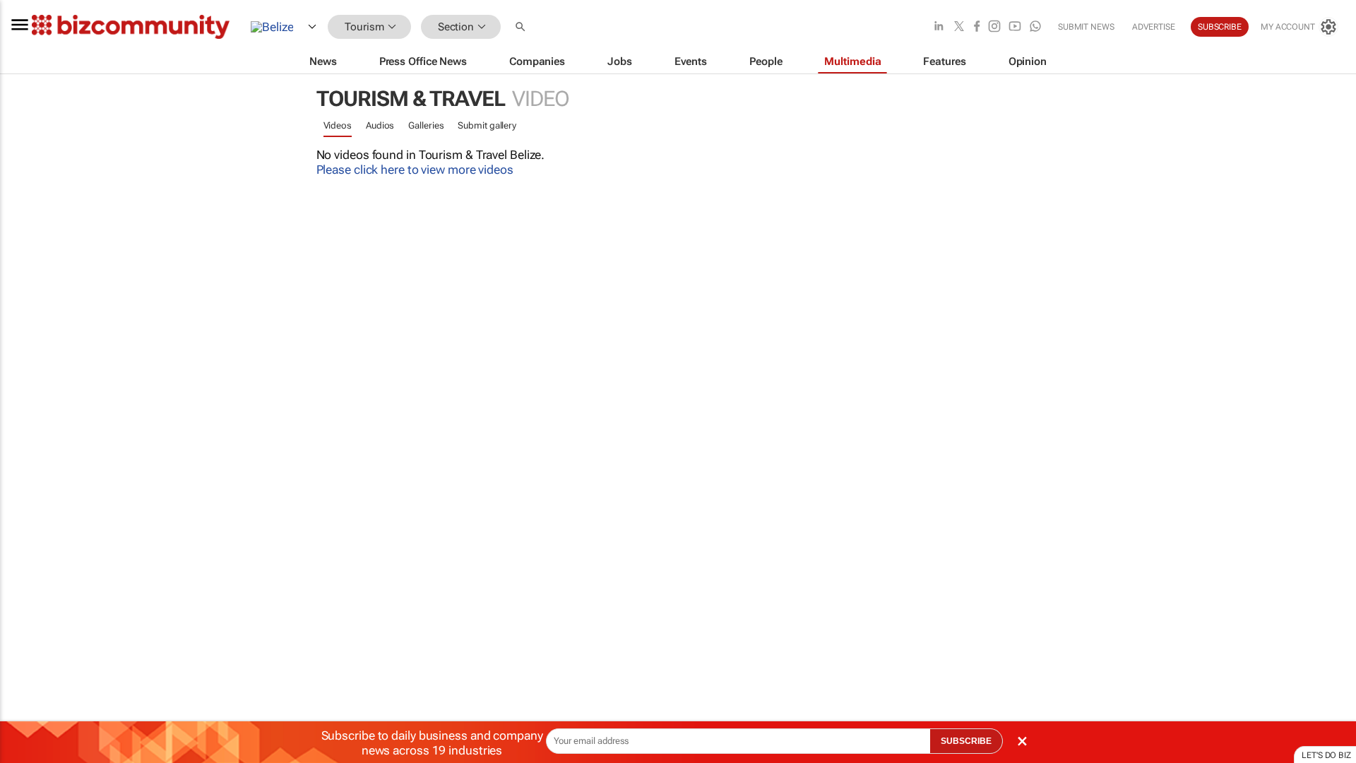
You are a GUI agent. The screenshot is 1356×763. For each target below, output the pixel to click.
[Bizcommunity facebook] (976, 27)
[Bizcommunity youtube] (1014, 27)
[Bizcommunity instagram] (994, 27)
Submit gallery (487, 125)
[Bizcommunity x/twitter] (959, 27)
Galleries (426, 125)
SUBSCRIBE (966, 741)
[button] (522, 27)
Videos (337, 125)
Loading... (27, 675)
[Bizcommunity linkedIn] (938, 27)
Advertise (1153, 27)
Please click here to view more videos (414, 169)
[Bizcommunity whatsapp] (1035, 27)
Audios (380, 125)
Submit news (1086, 27)
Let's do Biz (1326, 755)
